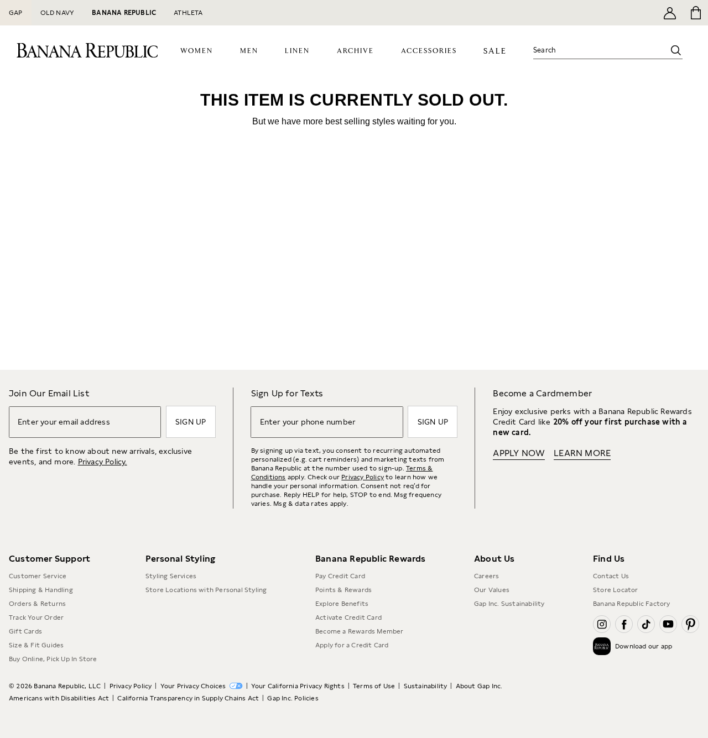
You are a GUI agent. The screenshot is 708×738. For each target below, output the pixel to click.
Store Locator (615, 590)
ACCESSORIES (429, 51)
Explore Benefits (341, 604)
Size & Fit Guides (36, 645)
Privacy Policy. (102, 461)
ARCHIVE (355, 51)
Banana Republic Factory (631, 604)
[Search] (676, 50)
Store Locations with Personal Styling (206, 590)
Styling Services (170, 576)
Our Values (491, 590)
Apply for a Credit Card (352, 645)
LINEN (297, 51)
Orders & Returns (37, 604)
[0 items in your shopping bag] (695, 12)
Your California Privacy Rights (298, 686)
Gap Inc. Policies (292, 698)
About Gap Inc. (479, 686)
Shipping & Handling (41, 590)
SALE (494, 51)
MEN (249, 51)
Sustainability (425, 686)
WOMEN (196, 51)
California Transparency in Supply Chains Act (188, 698)
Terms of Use (374, 686)
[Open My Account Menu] (670, 12)
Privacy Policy (362, 477)
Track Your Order (36, 617)
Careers (486, 576)
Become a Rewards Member (359, 631)
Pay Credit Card (340, 576)
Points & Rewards (343, 590)
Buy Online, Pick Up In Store (53, 659)
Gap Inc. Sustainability (509, 604)
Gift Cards (25, 631)
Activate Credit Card (348, 617)
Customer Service (37, 576)
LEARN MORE (582, 453)
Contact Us (611, 576)
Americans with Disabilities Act (59, 698)
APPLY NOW (519, 453)
